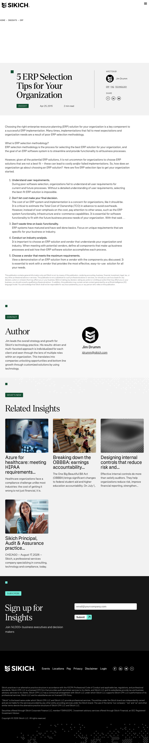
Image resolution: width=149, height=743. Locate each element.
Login (103, 668)
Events (46, 668)
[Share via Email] (119, 98)
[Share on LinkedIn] (113, 98)
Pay (69, 668)
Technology (121, 87)
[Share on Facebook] (108, 98)
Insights (12, 20)
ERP (21, 20)
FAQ (112, 87)
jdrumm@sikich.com (94, 352)
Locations (58, 668)
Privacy (77, 668)
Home (2, 20)
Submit (80, 617)
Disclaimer (91, 668)
